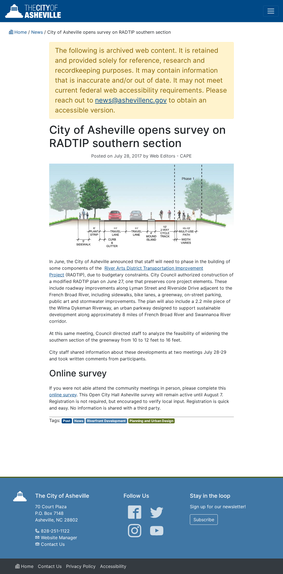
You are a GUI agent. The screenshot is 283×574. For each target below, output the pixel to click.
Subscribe (203, 519)
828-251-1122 (55, 531)
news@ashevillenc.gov (131, 100)
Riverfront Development (106, 421)
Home (26, 566)
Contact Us (53, 544)
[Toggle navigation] (271, 11)
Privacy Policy (81, 566)
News (78, 421)
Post (66, 421)
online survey (63, 394)
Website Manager (59, 537)
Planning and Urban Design (151, 421)
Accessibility (113, 566)
